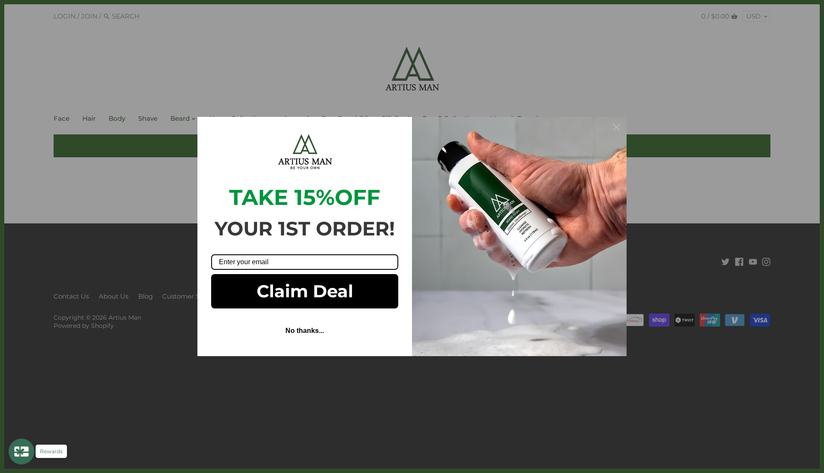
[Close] (616, 127)
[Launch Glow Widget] (21, 451)
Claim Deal (305, 291)
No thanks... (304, 330)
